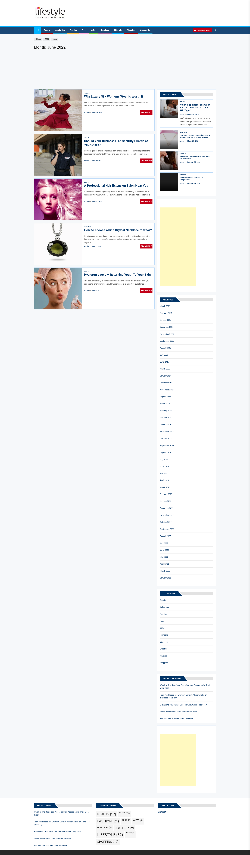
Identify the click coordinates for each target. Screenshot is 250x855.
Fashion (73, 30)
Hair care (183, 153)
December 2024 (166, 383)
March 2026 (165, 306)
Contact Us (145, 30)
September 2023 (167, 445)
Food (84, 30)
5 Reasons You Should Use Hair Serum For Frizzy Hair (183, 705)
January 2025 (165, 376)
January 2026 (165, 320)
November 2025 (167, 334)
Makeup (163, 656)
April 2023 (164, 480)
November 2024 (167, 390)
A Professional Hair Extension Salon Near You (116, 185)
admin (86, 112)
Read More (146, 112)
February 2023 (166, 494)
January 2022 (165, 578)
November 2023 (167, 431)
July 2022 (164, 543)
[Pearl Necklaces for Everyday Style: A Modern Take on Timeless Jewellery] (169, 139)
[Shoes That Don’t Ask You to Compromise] (169, 182)
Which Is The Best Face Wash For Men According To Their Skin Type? (195, 107)
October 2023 (165, 438)
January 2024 (165, 417)
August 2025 (165, 348)
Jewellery (105, 30)
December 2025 (166, 327)
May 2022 (164, 557)
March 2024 (165, 404)
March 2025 (165, 369)
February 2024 (166, 410)
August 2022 (165, 536)
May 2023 (164, 473)
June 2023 (164, 466)
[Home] (37, 30)
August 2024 (165, 397)
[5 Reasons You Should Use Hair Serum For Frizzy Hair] (169, 160)
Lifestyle (118, 30)
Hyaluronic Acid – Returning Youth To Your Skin (117, 274)
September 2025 (167, 341)
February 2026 (166, 313)
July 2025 (164, 355)
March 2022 (165, 571)
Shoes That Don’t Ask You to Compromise (178, 712)
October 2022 (165, 522)
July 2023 (164, 459)
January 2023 (165, 501)
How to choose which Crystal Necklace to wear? (118, 230)
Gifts (93, 30)
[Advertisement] (125, 70)
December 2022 (166, 508)
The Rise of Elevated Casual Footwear (176, 719)
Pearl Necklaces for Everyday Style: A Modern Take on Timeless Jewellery (195, 136)
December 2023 (166, 424)
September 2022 (167, 529)
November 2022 (167, 515)
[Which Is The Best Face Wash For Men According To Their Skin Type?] (169, 109)
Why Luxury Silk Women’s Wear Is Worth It (113, 96)
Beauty (47, 30)
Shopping (131, 30)
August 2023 (165, 452)
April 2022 (164, 564)
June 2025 (164, 362)
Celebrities (60, 30)
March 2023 (165, 487)
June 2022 (164, 550)
